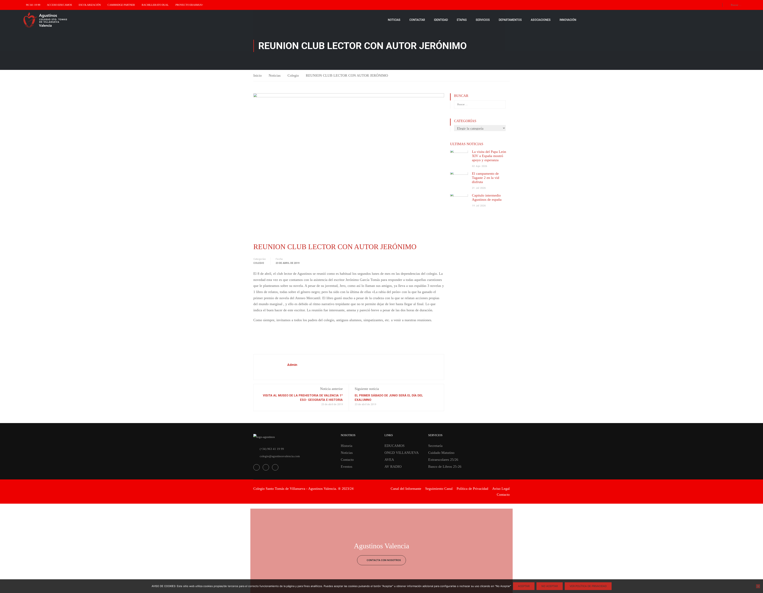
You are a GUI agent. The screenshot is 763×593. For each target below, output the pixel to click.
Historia (346, 446)
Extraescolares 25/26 (443, 460)
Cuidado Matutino (441, 453)
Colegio (293, 75)
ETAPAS (462, 19)
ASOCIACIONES (541, 19)
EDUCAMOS (394, 446)
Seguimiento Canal (439, 489)
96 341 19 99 (33, 4)
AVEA (389, 460)
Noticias (275, 75)
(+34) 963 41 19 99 (272, 448)
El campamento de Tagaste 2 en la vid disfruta (485, 178)
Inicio (257, 75)
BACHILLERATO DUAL (155, 4)
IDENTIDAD (441, 19)
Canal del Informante (406, 489)
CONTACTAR (417, 19)
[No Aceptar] (758, 586)
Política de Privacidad (472, 489)
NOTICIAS (394, 19)
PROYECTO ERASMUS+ (189, 4)
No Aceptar (549, 586)
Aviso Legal (501, 489)
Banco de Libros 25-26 (444, 467)
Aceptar (524, 586)
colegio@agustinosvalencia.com (280, 456)
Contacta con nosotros (383, 560)
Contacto (347, 460)
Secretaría (435, 446)
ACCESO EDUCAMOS (59, 4)
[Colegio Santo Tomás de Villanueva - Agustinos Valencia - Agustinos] (57, 20)
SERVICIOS (483, 19)
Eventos (346, 467)
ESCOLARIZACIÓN (90, 4)
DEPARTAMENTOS (510, 19)
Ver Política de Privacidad (588, 586)
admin (292, 365)
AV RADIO (393, 467)
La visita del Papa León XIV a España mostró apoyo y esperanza (489, 156)
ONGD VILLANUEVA (401, 453)
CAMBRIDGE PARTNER (121, 4)
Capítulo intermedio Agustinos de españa (487, 197)
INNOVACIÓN (568, 19)
